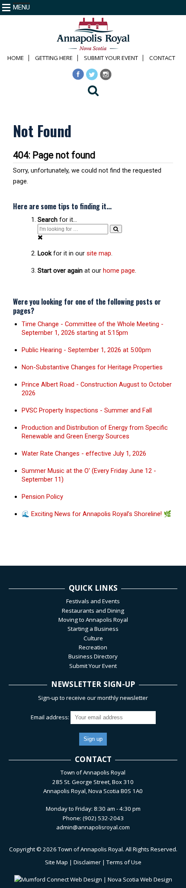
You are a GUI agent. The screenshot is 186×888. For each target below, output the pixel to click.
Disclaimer (87, 862)
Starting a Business (93, 629)
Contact (162, 58)
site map (99, 253)
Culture (93, 638)
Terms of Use (123, 862)
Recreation (93, 647)
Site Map (56, 862)
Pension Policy (42, 497)
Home (15, 58)
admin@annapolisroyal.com (93, 827)
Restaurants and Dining (93, 610)
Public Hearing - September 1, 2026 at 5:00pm (86, 350)
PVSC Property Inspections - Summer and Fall (87, 410)
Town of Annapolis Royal (90, 849)
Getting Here (54, 58)
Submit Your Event (111, 58)
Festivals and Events (93, 601)
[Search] (116, 229)
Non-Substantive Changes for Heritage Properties (92, 367)
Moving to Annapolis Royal (93, 619)
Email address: (51, 717)
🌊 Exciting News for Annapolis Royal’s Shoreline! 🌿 (96, 514)
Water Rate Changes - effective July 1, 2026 (84, 453)
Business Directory (93, 656)
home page (119, 270)
